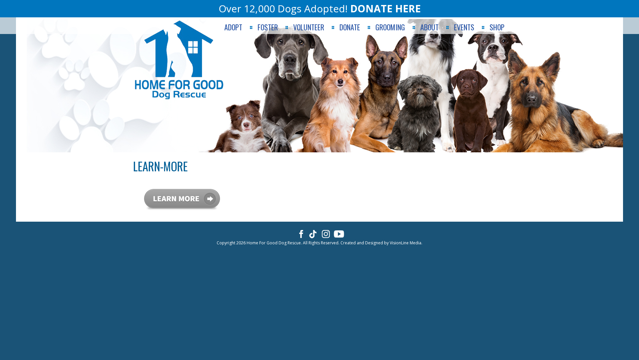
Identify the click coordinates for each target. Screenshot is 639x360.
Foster (268, 27)
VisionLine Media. (406, 243)
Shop (497, 27)
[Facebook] (300, 233)
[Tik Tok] (313, 233)
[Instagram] (326, 233)
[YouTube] (339, 233)
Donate (349, 27)
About (429, 27)
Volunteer (308, 27)
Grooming (390, 27)
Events (464, 27)
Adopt (233, 27)
